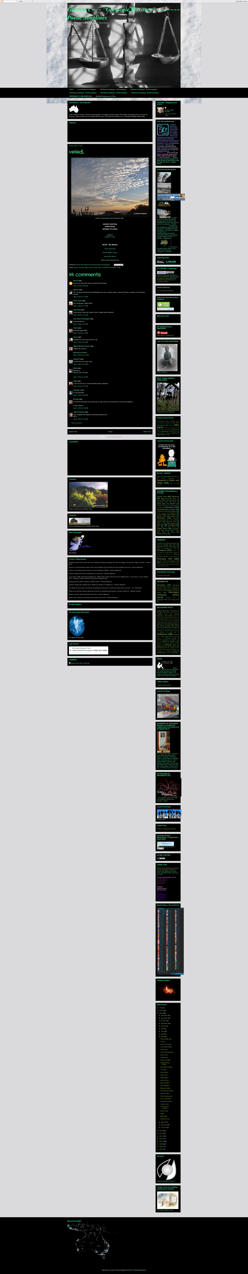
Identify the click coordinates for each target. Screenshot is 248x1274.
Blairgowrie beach (162, 502)
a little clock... (165, 1049)
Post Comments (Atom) (114, 437)
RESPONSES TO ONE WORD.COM (81, 96)
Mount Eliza (169, 520)
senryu (177, 431)
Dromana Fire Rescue (163, 554)
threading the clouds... (167, 1091)
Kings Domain (160, 629)
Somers (167, 530)
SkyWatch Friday (110, 237)
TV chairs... (164, 1069)
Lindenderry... (165, 1057)
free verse (176, 423)
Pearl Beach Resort (162, 575)
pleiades (164, 431)
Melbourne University (162, 642)
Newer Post (73, 432)
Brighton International (171, 611)
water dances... (165, 1080)
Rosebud (171, 525)
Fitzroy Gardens (165, 625)
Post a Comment (76, 423)
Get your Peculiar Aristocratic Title (81, 652)
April (162, 1036)
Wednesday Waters (110, 256)
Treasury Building (171, 651)
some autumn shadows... (165, 1107)
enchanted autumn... (167, 1101)
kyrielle (171, 427)
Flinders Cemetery (161, 513)
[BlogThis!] (117, 265)
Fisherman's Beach (162, 511)
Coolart (159, 505)
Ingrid (75, 381)
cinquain (161, 423)
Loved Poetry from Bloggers (87, 89)
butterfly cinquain (175, 421)
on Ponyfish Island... (167, 1047)
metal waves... (165, 1072)
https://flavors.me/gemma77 (165, 335)
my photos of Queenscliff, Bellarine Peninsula (167, 870)
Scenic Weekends (110, 249)
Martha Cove (161, 516)
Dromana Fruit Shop (172, 556)
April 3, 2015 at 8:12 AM (80, 342)
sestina (160, 433)
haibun (170, 425)
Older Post (147, 432)
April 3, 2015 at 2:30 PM (80, 364)
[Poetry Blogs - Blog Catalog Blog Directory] (166, 846)
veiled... (163, 1113)
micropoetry (105, 267)
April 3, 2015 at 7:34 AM (80, 333)
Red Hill (160, 525)
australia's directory (166, 845)
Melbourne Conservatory (163, 639)
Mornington (161, 518)
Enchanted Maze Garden (166, 509)
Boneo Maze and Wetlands (166, 503)
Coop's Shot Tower (172, 619)
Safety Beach (162, 528)
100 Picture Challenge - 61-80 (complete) (113, 93)
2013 (161, 1133)
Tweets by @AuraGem (164, 685)
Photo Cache (77, 300)
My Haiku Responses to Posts (106, 96)
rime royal (171, 431)
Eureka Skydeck (169, 620)
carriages (167, 652)
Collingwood (168, 617)
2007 (161, 1149)
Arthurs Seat (161, 496)
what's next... (165, 1075)
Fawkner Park (161, 624)
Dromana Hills (83, 267)
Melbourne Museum (169, 641)
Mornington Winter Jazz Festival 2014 (168, 599)
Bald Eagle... (164, 1116)
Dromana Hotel (161, 561)
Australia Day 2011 (169, 545)
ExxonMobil (174, 622)
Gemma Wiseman (162, 276)
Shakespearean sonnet (162, 421)
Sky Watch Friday (115, 267)
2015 (161, 1013)
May (162, 1034)
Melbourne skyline (162, 646)
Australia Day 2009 (162, 543)
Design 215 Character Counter (166, 829)
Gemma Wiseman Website (165, 290)
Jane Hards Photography (81, 319)
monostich (161, 429)
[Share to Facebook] (120, 265)
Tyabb (173, 532)
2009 (161, 1144)
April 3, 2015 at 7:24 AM (80, 306)
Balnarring (175, 496)
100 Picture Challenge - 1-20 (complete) (113, 89)
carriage (159, 652)
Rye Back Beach (170, 527)
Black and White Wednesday (165, 476)
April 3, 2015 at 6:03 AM (80, 286)
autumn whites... (166, 1093)
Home (71, 89)
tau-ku (165, 434)
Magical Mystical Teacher (81, 346)
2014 (161, 1131)
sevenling (167, 433)
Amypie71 (76, 359)
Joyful (75, 328)
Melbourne (162, 634)
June (162, 1031)
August (163, 1026)
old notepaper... (165, 1085)
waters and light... (166, 1060)
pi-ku (158, 431)
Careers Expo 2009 (171, 612)
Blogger (143, 1270)
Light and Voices (78, 412)
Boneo (174, 502)
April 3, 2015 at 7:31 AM (80, 315)
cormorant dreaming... (167, 1052)
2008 (161, 1146)
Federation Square (173, 624)
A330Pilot (130, 1270)
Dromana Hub (174, 561)
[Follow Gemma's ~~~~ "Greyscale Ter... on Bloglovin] (165, 310)
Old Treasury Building (169, 647)
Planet (166, 843)
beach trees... (165, 1055)
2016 (161, 1010)
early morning (93, 267)
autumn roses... (165, 1104)
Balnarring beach (166, 498)
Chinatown (170, 616)
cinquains (168, 423)
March (163, 1122)
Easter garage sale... (167, 1096)
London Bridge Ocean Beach (166, 514)
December (164, 1015)
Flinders (173, 511)
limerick (177, 427)
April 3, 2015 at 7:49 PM (80, 377)
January (163, 1127)
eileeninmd (77, 310)
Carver (75, 337)
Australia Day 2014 (170, 548)
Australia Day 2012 (162, 546)
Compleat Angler (162, 619)
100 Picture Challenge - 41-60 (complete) (83, 93)
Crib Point (168, 505)
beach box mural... (166, 1044)
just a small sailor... (166, 1098)
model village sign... (167, 1039)
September (164, 1023)
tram (173, 652)
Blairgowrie (173, 500)
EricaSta (76, 399)
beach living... (165, 1111)
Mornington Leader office (163, 588)
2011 (161, 1138)
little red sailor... (165, 1083)
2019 (161, 1008)
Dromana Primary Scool (166, 562)
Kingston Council (171, 629)
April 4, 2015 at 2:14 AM (80, 386)
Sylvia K (76, 290)
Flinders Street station (170, 627)
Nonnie (75, 280)
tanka (159, 434)
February (164, 1125)
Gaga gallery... (165, 1077)
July (162, 1028)
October (163, 1020)
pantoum (174, 429)
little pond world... (166, 1088)
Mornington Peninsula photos (168, 593)
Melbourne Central (170, 638)
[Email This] (115, 265)
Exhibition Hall (166, 622)
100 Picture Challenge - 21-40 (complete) (143, 89)
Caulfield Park (162, 614)
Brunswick (160, 612)
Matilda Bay (172, 632)
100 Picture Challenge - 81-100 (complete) (145, 93)
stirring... (163, 1041)
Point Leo (160, 523)
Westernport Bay (162, 534)
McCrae (173, 516)
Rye (158, 527)
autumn (76, 267)
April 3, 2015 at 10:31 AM (81, 355)
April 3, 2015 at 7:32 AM (80, 324)
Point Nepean (171, 523)
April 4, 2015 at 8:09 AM (80, 395)
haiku (99, 267)
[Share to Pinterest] (122, 265)
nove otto (168, 429)
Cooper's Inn (160, 620)
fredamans (76, 390)
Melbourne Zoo (170, 644)
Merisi (75, 368)
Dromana (169, 507)
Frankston (172, 513)
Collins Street (176, 617)
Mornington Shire (171, 597)
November (164, 1018)
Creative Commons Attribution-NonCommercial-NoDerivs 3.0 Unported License (167, 279)
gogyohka (162, 425)
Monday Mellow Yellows (110, 252)
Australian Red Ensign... (165, 1063)
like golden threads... (167, 1067)
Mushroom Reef (171, 521)
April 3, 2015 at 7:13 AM (80, 296)
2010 (161, 1141)
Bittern (164, 500)
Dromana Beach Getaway (170, 552)
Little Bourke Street (168, 630)
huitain (165, 427)
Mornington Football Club (171, 587)
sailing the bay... (165, 1119)
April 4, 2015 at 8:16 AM (80, 408)
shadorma (174, 433)
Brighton (159, 611)
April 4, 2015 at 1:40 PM (80, 419)
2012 (161, 1136)
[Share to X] (119, 265)
